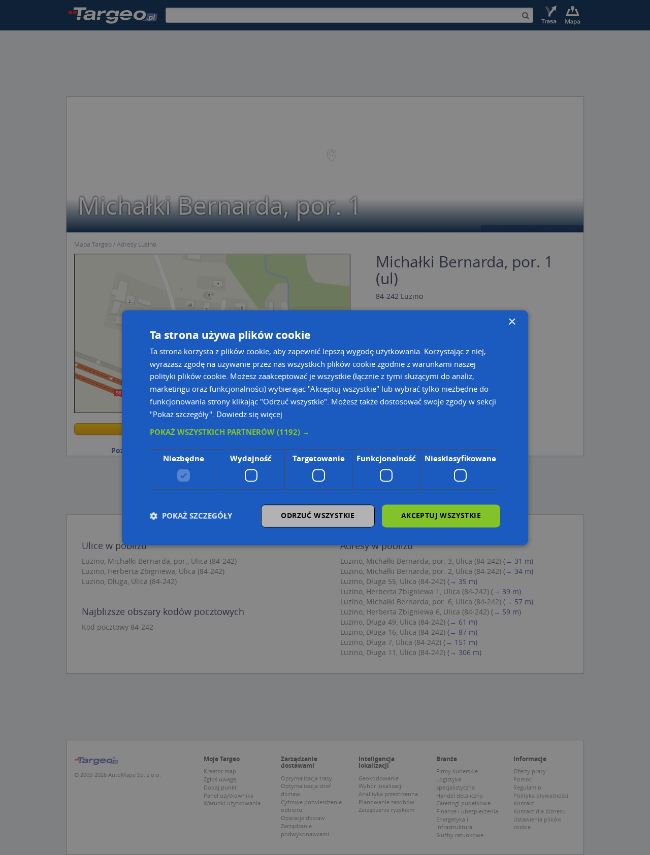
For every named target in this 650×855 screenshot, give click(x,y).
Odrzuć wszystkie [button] (317, 515)
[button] (325, 432)
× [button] (511, 322)
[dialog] (325, 427)
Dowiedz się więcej (249, 414)
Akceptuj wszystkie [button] (441, 515)
